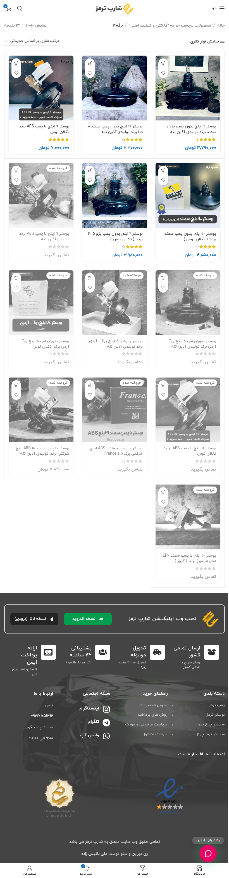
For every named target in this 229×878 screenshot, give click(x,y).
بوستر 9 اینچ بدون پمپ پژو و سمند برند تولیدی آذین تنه (191, 129)
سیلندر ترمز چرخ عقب (206, 734)
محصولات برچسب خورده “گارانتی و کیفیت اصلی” (170, 25)
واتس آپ (89, 735)
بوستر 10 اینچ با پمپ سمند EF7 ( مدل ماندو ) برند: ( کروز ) (188, 558)
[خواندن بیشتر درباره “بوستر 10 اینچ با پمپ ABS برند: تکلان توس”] (163, 385)
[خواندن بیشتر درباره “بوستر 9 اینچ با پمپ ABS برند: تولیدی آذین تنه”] (16, 170)
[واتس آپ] (106, 736)
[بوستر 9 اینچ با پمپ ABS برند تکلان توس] (41, 88)
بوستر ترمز (215, 714)
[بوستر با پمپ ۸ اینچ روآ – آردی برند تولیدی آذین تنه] (114, 302)
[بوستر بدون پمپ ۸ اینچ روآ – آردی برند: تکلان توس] (41, 302)
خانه (221, 25)
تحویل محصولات (153, 705)
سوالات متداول (155, 734)
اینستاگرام (89, 708)
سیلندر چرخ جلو (211, 724)
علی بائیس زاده (94, 853)
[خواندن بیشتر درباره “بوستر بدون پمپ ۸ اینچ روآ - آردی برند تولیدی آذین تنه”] (163, 278)
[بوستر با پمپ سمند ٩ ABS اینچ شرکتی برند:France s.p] (114, 410)
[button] (163, 63)
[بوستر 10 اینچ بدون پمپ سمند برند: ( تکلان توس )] (188, 195)
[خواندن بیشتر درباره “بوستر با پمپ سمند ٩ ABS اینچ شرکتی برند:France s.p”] (90, 385)
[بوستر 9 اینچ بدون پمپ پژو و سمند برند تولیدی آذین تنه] (188, 88)
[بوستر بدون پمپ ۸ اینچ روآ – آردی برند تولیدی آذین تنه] (188, 302)
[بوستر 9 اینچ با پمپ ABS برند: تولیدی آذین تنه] (41, 195)
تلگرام (93, 722)
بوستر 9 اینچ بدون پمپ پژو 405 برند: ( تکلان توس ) (115, 236)
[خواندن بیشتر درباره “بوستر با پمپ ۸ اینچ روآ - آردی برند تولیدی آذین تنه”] (90, 278)
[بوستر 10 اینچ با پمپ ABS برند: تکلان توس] (188, 410)
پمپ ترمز (217, 705)
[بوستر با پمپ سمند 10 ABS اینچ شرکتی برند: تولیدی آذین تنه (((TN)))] (41, 410)
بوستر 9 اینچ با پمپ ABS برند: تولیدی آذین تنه (43, 236)
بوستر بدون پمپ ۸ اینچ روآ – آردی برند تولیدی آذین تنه (191, 343)
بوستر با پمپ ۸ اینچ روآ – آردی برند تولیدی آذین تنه (116, 343)
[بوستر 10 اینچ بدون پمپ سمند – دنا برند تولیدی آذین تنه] (114, 88)
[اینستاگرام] (106, 709)
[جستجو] (19, 8)
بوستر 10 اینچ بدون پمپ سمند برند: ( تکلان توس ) (190, 236)
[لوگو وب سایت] (114, 8)
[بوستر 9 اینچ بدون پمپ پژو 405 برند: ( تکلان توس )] (114, 195)
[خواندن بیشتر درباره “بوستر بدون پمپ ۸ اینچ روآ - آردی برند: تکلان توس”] (16, 278)
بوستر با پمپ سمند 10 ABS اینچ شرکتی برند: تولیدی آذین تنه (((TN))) (42, 454)
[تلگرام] (106, 723)
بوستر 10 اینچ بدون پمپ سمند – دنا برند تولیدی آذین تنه (115, 129)
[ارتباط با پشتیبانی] (208, 853)
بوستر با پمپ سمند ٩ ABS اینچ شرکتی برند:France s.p (116, 451)
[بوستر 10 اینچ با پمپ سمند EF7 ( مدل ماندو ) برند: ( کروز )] (188, 517)
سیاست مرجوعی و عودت (146, 724)
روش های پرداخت (153, 714)
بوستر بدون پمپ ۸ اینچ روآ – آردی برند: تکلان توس (44, 343)
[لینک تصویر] (169, 795)
